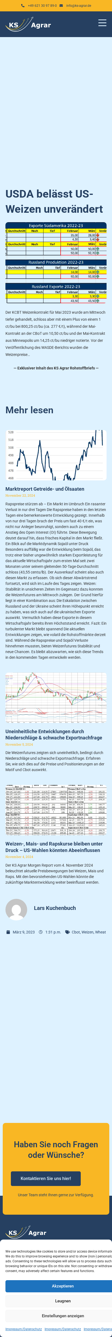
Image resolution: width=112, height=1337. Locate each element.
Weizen (88, 932)
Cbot (76, 932)
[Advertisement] (56, 109)
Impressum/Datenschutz (23, 1329)
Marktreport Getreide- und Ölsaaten (44, 489)
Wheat (100, 932)
